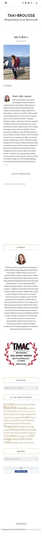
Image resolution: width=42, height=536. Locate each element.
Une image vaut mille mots (19, 437)
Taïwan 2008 (9, 433)
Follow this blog (21, 471)
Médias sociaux (10, 420)
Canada (21, 408)
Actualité (9, 404)
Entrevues (31, 411)
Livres (33, 417)
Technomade (20, 433)
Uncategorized (23, 436)
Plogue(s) (10, 426)
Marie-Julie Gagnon (21, 96)
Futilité (6, 417)
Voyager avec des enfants (22, 442)
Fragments (30, 414)
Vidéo (7, 442)
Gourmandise (15, 417)
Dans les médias (10, 411)
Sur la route (29, 429)
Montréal (20, 420)
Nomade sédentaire (16, 423)
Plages (28, 423)
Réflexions (16, 429)
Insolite (26, 417)
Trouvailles (10, 435)
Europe (21, 414)
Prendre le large (25, 426)
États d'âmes (10, 414)
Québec (7, 430)
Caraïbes (31, 408)
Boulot (10, 407)
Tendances (31, 433)
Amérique (25, 404)
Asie (33, 404)
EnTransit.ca (22, 411)
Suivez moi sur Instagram (33, 529)
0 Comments (7, 86)
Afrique (18, 404)
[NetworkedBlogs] (21, 468)
